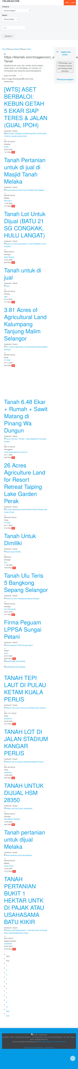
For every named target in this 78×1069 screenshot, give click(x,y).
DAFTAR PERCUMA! (73, 3)
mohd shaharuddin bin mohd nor (15, 452)
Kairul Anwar (8, 866)
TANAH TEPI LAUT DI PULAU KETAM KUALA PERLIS (25, 688)
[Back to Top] (72, 1058)
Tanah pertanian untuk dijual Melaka (24, 839)
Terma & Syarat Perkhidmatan (34, 1048)
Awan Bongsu (9, 257)
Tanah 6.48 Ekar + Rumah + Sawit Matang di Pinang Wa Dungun (26, 415)
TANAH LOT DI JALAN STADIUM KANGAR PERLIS (26, 742)
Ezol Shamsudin (10, 609)
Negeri (5, 15)
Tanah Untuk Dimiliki (20, 539)
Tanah (29, 49)
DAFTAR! (67, 2)
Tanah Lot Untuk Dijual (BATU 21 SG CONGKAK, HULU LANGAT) (24, 224)
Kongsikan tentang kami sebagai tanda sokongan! (65, 68)
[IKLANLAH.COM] (10, 2)
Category (5, 6)
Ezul (5, 562)
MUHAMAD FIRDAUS (12, 819)
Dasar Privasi (49, 1048)
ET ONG (7, 360)
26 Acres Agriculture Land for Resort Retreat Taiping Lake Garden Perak (24, 483)
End (7, 1016)
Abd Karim (8, 201)
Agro (6, 296)
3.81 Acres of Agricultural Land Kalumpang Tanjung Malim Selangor (25, 323)
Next (7, 1011)
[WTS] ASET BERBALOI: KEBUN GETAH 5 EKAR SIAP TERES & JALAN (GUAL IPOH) (25, 107)
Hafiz (6, 653)
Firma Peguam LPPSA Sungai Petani (22, 629)
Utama (4, 49)
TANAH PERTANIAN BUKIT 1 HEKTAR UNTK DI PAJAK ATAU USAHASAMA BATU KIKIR (24, 900)
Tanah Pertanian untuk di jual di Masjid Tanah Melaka (24, 170)
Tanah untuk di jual (22, 273)
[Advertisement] (26, 381)
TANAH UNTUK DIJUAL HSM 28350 (24, 792)
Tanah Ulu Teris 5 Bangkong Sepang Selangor (26, 582)
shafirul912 (8, 718)
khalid (6, 147)
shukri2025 (8, 943)
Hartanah (16, 49)
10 (7, 1006)
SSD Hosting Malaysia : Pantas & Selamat (51, 1042)
